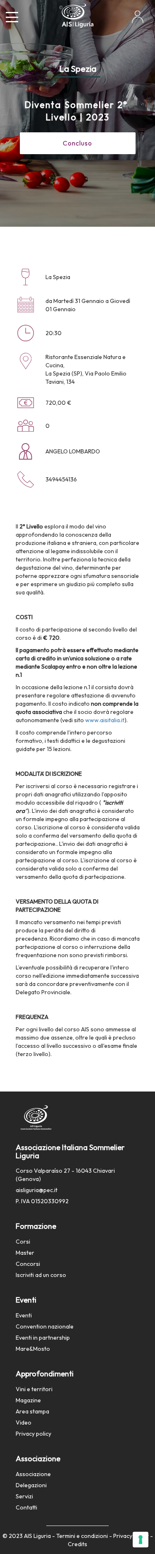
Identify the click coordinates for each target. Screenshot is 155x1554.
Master (25, 1252)
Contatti (26, 1507)
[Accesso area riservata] (137, 19)
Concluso (77, 143)
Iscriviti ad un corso (41, 1275)
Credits (77, 1544)
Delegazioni (31, 1485)
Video (23, 1422)
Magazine (28, 1400)
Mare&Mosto (33, 1348)
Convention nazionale (45, 1326)
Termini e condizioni (82, 1536)
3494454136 (61, 479)
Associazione (33, 1474)
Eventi (24, 1315)
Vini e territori (34, 1389)
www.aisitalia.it (104, 720)
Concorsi (28, 1264)
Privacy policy (33, 1433)
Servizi (24, 1496)
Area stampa (32, 1411)
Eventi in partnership (43, 1337)
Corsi (23, 1241)
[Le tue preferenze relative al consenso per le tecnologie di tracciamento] (140, 1539)
